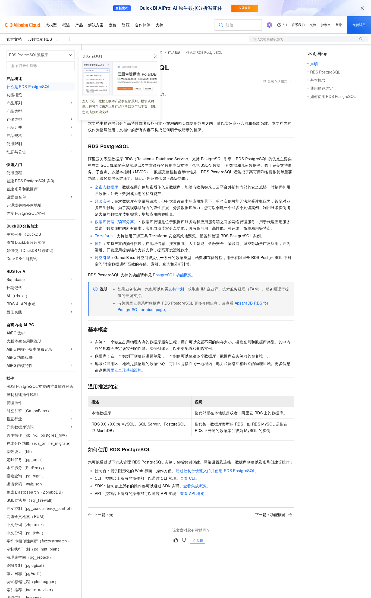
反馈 (200, 540)
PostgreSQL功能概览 (172, 274)
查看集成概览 (195, 485)
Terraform (104, 235)
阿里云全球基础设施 (124, 370)
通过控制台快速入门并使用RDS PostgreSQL (215, 470)
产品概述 (174, 52)
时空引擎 (103, 257)
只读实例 (103, 201)
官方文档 (14, 39)
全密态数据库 (106, 187)
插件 (99, 243)
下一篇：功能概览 (270, 514)
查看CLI (187, 478)
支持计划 (176, 289)
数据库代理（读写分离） (116, 221)
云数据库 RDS (40, 39)
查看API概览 (192, 493)
